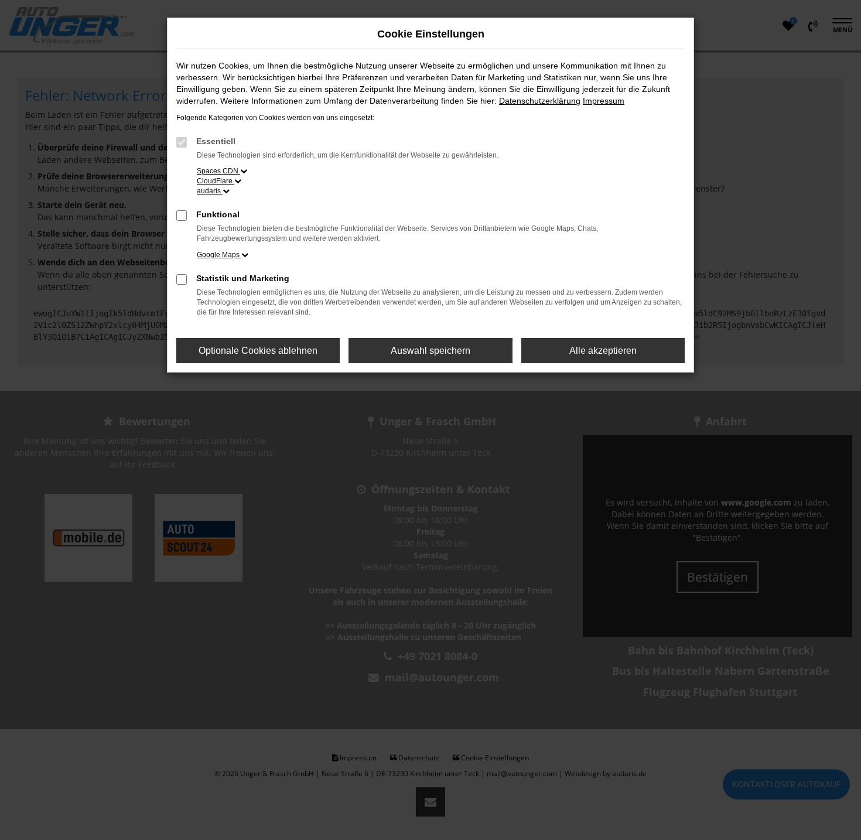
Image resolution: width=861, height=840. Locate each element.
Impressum (603, 100)
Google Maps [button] (219, 255)
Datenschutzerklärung (539, 100)
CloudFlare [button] (215, 181)
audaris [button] (210, 191)
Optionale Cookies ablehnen (258, 351)
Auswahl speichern (430, 351)
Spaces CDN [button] (218, 171)
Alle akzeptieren (603, 351)
